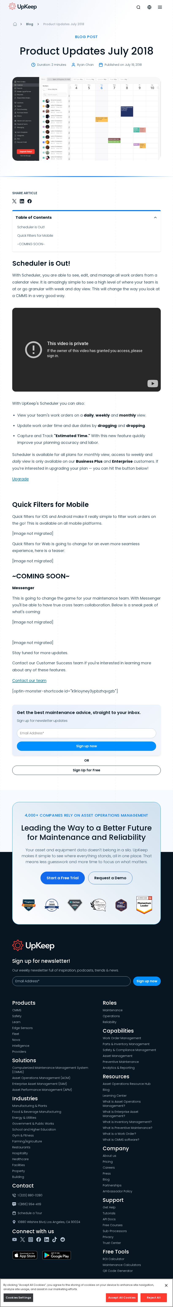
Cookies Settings (18, 1298)
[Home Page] (15, 24)
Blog (29, 24)
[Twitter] (23, 1239)
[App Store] (25, 1255)
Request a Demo (110, 878)
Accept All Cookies (121, 1298)
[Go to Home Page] (23, 6)
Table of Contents (34, 217)
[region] (86, 1293)
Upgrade (20, 479)
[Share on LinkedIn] (22, 201)
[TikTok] (55, 1239)
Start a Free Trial (63, 878)
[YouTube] (15, 1239)
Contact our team (29, 680)
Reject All (153, 1298)
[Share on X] (14, 201)
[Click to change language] (149, 7)
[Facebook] (39, 1239)
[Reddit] (63, 1239)
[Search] (138, 7)
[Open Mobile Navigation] (160, 7)
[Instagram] (31, 1239)
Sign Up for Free (86, 770)
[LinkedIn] (47, 1239)
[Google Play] (57, 1255)
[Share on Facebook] (29, 201)
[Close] (166, 1285)
